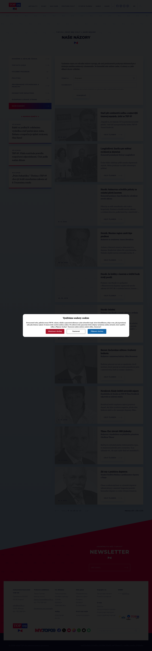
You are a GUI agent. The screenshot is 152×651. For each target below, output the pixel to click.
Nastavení (76, 331)
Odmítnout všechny (55, 331)
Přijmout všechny (97, 331)
